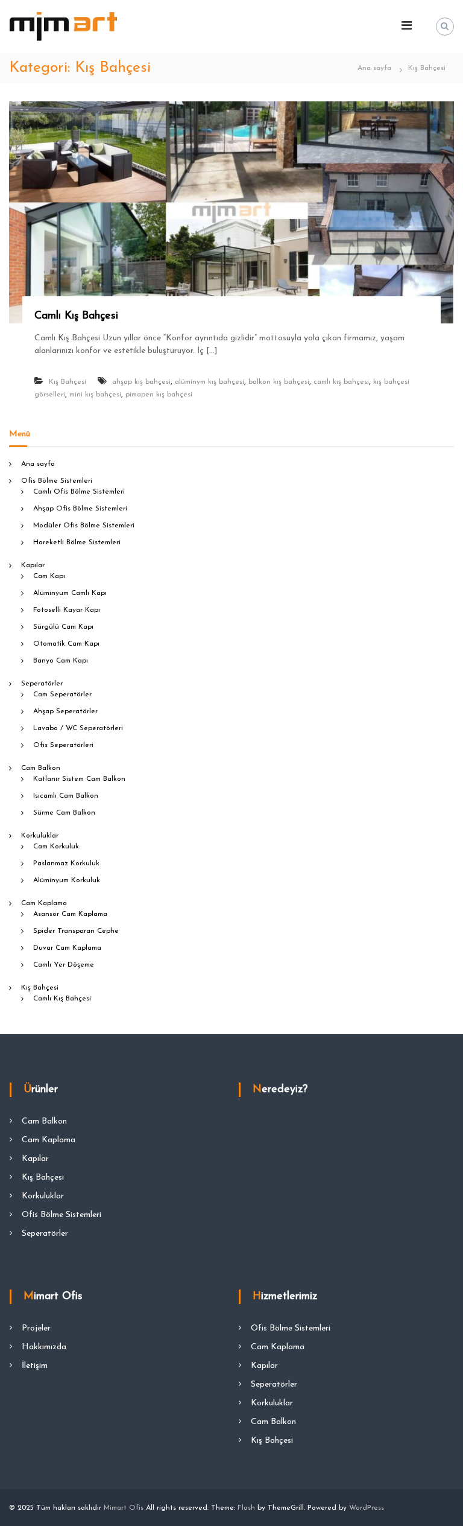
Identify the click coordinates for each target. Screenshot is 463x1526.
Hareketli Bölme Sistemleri (77, 542)
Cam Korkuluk (56, 846)
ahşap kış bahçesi (141, 382)
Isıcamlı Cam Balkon (65, 796)
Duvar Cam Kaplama (67, 948)
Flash (246, 1508)
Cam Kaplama (44, 903)
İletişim (35, 1365)
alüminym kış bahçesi (209, 382)
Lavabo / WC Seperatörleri (78, 728)
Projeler (36, 1328)
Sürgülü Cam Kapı (63, 627)
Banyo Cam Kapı (60, 660)
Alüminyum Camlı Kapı (70, 593)
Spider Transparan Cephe (76, 931)
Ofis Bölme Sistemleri (56, 481)
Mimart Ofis (123, 1508)
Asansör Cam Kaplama (70, 914)
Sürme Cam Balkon (64, 812)
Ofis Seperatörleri (63, 745)
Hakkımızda (44, 1347)
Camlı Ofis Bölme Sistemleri (79, 491)
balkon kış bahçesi (278, 382)
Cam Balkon (40, 768)
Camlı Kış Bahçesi (76, 316)
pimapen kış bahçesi (158, 394)
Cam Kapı (49, 576)
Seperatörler (42, 683)
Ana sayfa (38, 464)
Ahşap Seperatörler (65, 711)
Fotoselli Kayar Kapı (66, 610)
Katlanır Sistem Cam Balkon (79, 779)
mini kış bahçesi (95, 394)
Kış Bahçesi (67, 382)
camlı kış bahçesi (341, 382)
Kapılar (33, 565)
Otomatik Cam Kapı (66, 643)
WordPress (366, 1508)
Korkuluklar (39, 835)
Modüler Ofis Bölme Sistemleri (83, 525)
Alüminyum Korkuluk (66, 880)
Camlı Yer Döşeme (63, 964)
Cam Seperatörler (62, 694)
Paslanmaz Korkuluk (66, 863)
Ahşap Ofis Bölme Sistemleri (80, 508)
